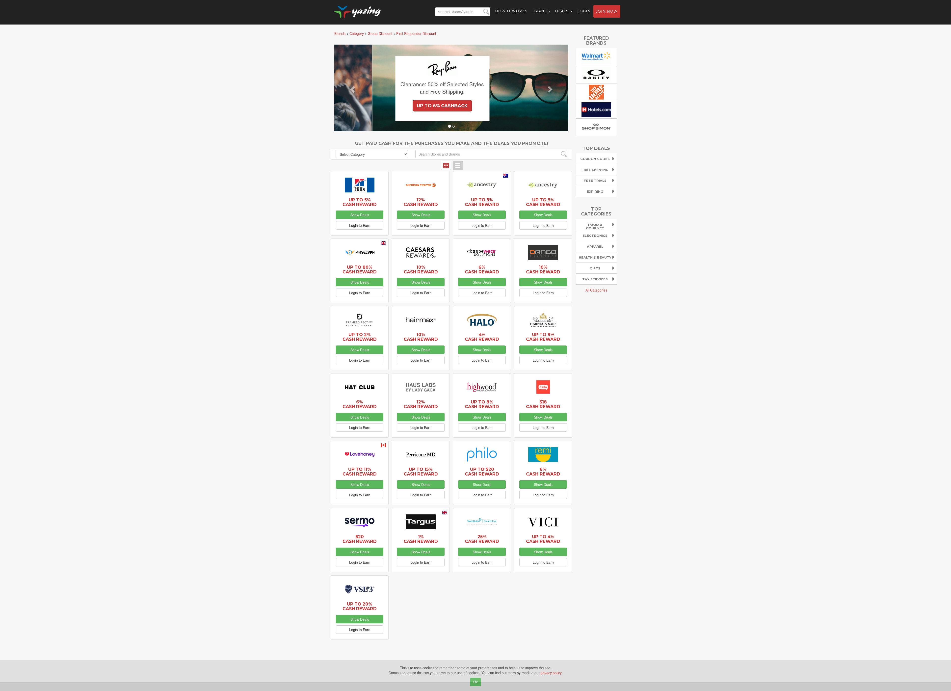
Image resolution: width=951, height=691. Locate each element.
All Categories (596, 290)
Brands (541, 11)
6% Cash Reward (482, 269)
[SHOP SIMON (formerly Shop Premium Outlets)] (596, 126)
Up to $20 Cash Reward (482, 472)
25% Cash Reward (482, 539)
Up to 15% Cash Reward (421, 472)
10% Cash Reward (421, 269)
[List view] (458, 165)
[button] (352, 88)
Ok (475, 681)
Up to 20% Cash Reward (360, 606)
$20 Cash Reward (360, 539)
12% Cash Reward (421, 202)
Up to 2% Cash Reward (360, 337)
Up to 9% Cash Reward (543, 337)
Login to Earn (359, 225)
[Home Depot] (596, 91)
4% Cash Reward (482, 337)
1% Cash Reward (421, 539)
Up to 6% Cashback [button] (404, 105)
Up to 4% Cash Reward (543, 539)
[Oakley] (596, 73)
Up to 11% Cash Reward (360, 472)
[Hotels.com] (596, 108)
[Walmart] (596, 56)
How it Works (511, 11)
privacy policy (551, 672)
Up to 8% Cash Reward (482, 404)
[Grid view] (446, 165)
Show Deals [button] (359, 214)
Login (584, 11)
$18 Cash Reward (543, 404)
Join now (607, 11)
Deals (562, 11)
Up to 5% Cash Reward (360, 202)
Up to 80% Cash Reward (360, 269)
